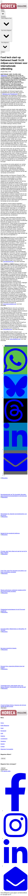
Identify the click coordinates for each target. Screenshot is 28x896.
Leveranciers (4, 738)
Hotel (2, 728)
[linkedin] (15, 866)
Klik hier (3, 758)
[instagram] (15, 838)
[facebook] (15, 811)
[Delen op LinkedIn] (15, 449)
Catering (3, 736)
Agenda (3, 744)
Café (2, 733)
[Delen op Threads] (15, 422)
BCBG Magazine (5, 725)
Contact (3, 746)
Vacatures (3, 741)
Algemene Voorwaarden (7, 749)
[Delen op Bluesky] (15, 397)
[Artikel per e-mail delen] (15, 474)
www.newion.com (7, 329)
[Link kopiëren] (4, 475)
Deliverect (4, 75)
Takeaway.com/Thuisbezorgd (9, 94)
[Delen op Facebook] (4, 346)
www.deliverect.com (8, 261)
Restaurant (14, 71)
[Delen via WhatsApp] (15, 373)
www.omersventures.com (9, 304)
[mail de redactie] (15, 890)
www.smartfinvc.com (15, 339)
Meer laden (3, 708)
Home (2, 723)
